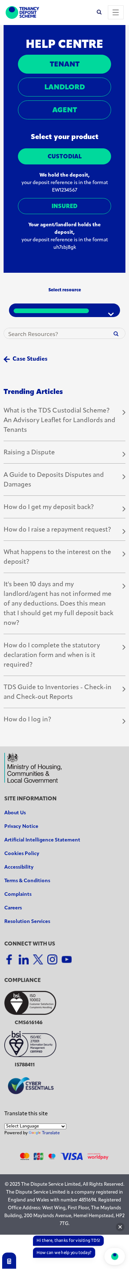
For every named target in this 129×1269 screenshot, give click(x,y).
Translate (51, 1133)
